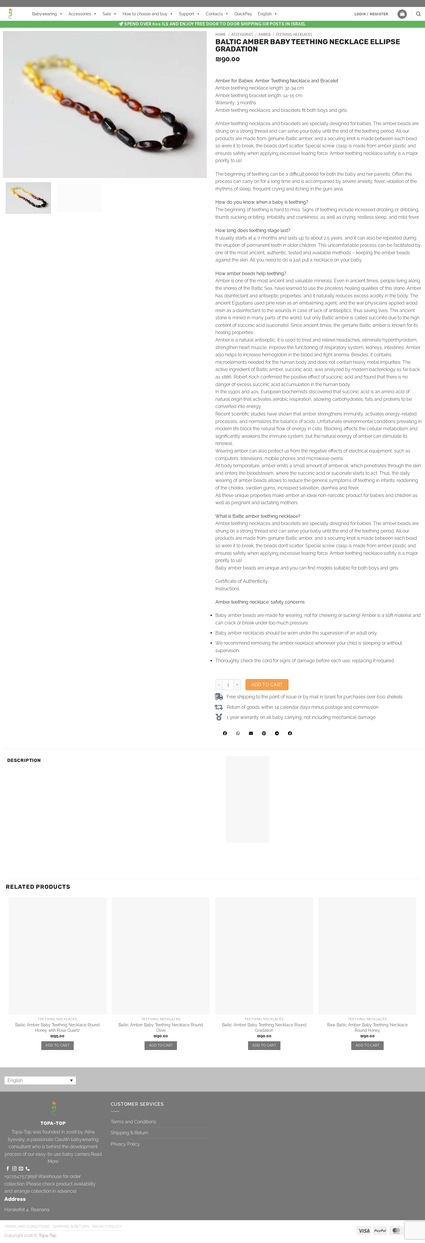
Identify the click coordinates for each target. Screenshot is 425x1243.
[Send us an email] (21, 1168)
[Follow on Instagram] (14, 1168)
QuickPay (243, 14)
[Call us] (27, 1168)
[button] (371, 14)
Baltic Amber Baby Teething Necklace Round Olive (161, 1027)
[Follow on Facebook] (7, 1168)
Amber (264, 34)
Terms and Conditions (133, 1122)
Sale (107, 14)
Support (186, 14)
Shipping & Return (129, 1133)
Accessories (80, 14)
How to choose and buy (145, 14)
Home (220, 34)
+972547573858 (20, 1176)
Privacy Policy (125, 1144)
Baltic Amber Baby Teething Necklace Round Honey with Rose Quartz (57, 1027)
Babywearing (44, 14)
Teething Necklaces (294, 34)
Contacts (214, 14)
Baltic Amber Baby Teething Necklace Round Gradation (264, 1027)
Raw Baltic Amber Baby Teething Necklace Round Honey (367, 1027)
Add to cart (267, 684)
